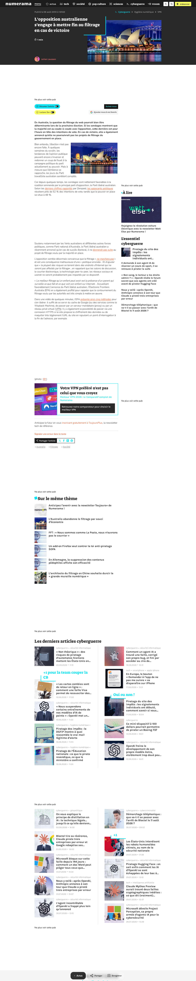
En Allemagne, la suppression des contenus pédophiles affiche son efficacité (76, 561)
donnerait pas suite (103, 249)
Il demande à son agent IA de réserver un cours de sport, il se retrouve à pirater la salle (139, 266)
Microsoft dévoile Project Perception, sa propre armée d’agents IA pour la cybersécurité (142, 913)
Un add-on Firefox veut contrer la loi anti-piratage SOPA (80, 548)
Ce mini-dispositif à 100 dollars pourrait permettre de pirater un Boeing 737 (143, 726)
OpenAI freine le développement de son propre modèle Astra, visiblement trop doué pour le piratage (143, 750)
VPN (159, 12)
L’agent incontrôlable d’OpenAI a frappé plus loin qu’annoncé (73, 906)
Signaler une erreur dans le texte (50, 434)
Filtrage (54, 446)
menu (38, 3)
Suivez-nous (111, 106)
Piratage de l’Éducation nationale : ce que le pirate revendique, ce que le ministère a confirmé (73, 755)
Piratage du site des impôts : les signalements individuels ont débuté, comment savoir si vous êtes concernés (145, 254)
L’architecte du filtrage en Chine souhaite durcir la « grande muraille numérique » (81, 575)
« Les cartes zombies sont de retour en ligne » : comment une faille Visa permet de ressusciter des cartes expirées (73, 688)
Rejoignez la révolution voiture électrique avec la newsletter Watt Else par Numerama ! (141, 228)
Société (66, 446)
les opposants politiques (100, 188)
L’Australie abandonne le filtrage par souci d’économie (76, 520)
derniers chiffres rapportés (58, 188)
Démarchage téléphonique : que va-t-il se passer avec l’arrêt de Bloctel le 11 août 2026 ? (139, 307)
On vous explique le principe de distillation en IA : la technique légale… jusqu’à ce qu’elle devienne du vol (73, 819)
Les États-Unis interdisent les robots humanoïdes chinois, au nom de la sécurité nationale (143, 846)
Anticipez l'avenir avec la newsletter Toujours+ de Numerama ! (80, 507)
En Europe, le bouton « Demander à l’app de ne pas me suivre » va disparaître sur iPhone (142, 678)
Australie (40, 446)
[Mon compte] (165, 4)
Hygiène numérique (144, 12)
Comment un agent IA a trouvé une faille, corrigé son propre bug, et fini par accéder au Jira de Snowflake (142, 656)
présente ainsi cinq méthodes (96, 299)
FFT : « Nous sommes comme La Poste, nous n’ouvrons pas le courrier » (83, 534)
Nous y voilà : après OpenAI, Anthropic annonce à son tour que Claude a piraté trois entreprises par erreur (140, 294)
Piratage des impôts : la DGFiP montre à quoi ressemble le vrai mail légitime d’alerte (71, 733)
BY (44, 379)
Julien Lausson (48, 59)
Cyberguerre (124, 12)
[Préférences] (171, 4)
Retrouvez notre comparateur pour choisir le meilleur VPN (86, 408)
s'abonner (185, 4)
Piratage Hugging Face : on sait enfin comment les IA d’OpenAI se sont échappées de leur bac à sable (143, 869)
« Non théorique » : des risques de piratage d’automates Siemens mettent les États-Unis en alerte (72, 656)
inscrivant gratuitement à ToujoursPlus (82, 422)
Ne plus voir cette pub (45, 99)
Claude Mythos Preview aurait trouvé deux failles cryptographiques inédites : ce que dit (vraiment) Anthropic (143, 891)
